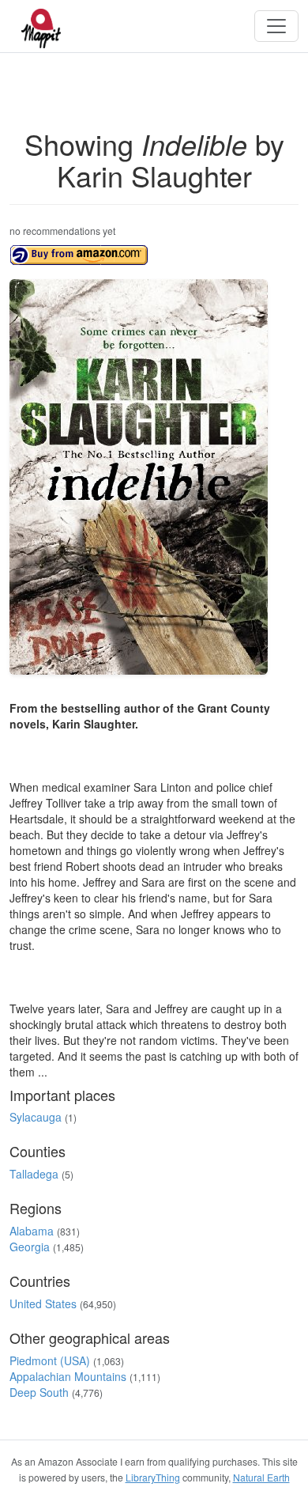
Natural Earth (261, 1477)
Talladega (33, 1174)
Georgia (29, 1246)
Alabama (31, 1231)
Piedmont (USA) (49, 1360)
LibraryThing (153, 1477)
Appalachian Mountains (67, 1376)
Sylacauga (35, 1117)
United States (43, 1303)
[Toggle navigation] (276, 26)
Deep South (39, 1392)
